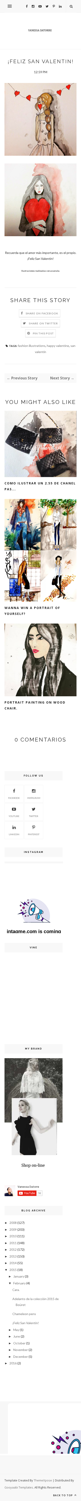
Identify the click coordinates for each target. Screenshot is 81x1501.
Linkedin (14, 834)
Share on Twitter (43, 323)
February (19, 1283)
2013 (13, 1256)
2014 (13, 1263)
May (16, 1330)
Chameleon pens (24, 1314)
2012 (13, 1249)
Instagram (33, 798)
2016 (13, 1363)
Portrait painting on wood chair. (34, 705)
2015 (13, 1270)
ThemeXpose (43, 1480)
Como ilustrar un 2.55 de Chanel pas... (40, 486)
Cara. (16, 1290)
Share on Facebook (42, 313)
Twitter (33, 816)
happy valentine (58, 346)
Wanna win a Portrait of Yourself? (32, 611)
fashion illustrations (31, 346)
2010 (13, 1236)
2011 (13, 1243)
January (18, 1276)
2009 (13, 1229)
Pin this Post (43, 333)
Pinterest (33, 834)
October (19, 1343)
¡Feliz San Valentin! (25, 1323)
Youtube (14, 816)
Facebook (14, 798)
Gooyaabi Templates (18, 1487)
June (16, 1336)
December (20, 1356)
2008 (13, 1223)
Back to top (63, 1495)
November (20, 1350)
